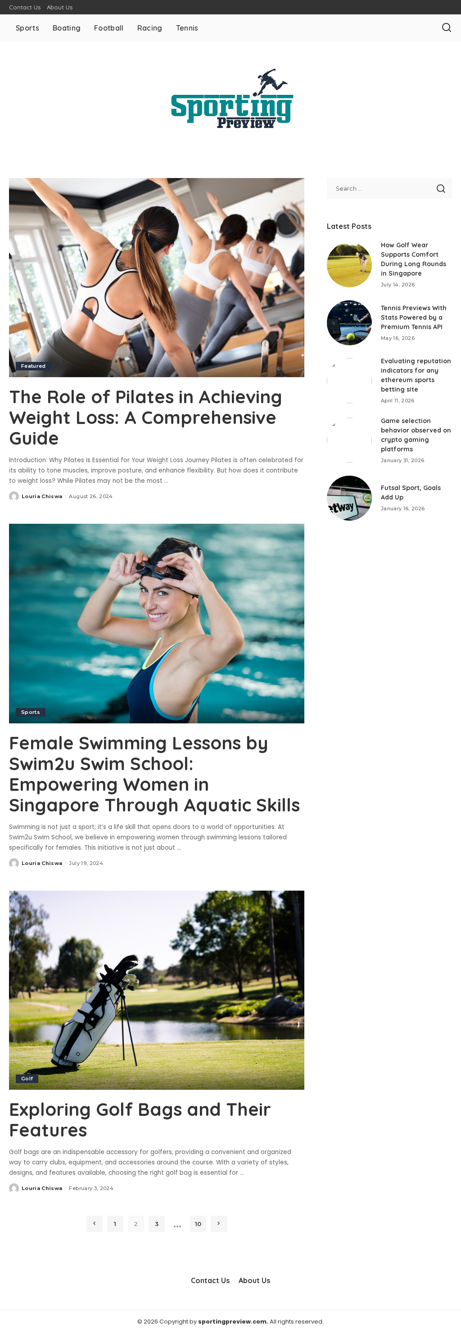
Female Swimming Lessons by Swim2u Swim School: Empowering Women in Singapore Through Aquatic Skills (154, 773)
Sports (30, 712)
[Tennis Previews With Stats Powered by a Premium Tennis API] (349, 322)
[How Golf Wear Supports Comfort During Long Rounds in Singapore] (349, 264)
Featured (33, 366)
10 (198, 1223)
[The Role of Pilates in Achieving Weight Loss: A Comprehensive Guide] (156, 277)
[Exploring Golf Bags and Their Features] (156, 990)
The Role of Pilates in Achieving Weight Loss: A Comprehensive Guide (145, 417)
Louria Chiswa (42, 496)
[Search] (446, 27)
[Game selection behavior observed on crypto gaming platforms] (349, 440)
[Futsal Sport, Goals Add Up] (349, 498)
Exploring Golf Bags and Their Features (140, 1119)
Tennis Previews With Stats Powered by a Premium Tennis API (414, 317)
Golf (27, 1078)
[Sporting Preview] (230, 98)
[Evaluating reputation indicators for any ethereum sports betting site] (349, 380)
